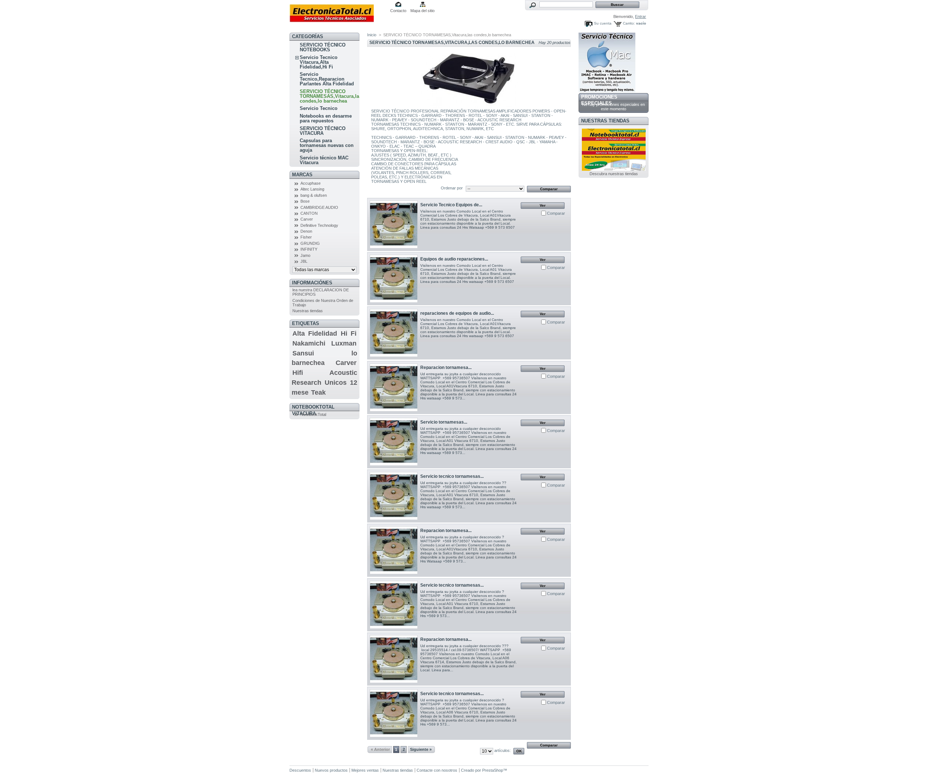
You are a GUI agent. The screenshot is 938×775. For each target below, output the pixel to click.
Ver (543, 205)
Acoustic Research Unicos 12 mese (324, 382)
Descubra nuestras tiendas (614, 173)
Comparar (556, 213)
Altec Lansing (312, 189)
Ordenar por (452, 188)
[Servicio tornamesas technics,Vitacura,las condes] (394, 442)
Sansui (303, 353)
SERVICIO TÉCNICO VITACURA (323, 131)
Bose (305, 201)
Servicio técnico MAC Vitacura (324, 160)
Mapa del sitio (422, 10)
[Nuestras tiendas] (614, 169)
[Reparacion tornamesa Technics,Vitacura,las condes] (394, 387)
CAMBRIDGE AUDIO (319, 207)
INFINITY (308, 249)
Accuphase (310, 183)
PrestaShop (492, 770)
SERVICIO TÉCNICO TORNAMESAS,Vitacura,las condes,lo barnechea (331, 96)
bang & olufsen (313, 195)
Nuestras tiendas (307, 311)
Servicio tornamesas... (443, 422)
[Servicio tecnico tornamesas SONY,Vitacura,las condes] (394, 713)
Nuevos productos (331, 770)
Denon (306, 231)
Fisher (306, 237)
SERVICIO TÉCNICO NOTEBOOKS (323, 47)
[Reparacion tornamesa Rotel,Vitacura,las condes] (394, 659)
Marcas (302, 174)
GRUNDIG (310, 243)
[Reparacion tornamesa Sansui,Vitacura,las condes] (394, 550)
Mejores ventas (365, 770)
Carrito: (629, 23)
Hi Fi (349, 333)
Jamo (305, 255)
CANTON (309, 213)
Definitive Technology (319, 225)
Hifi (297, 372)
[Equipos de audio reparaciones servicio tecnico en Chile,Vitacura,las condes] (394, 279)
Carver (306, 219)
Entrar (640, 16)
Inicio (371, 35)
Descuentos (300, 770)
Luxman (344, 343)
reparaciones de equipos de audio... (457, 313)
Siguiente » (421, 749)
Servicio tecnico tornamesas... (452, 476)
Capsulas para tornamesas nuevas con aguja (327, 145)
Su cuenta (603, 23)
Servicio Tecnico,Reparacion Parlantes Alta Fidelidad (327, 78)
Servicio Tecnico (318, 108)
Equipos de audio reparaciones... (454, 259)
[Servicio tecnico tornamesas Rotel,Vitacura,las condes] (394, 605)
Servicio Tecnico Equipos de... (451, 204)
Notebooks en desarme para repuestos (326, 118)
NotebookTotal (313, 414)
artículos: (502, 750)
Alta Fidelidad (314, 333)
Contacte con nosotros (437, 770)
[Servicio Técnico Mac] (607, 91)
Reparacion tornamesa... (446, 367)
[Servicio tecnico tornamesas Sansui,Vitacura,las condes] (394, 496)
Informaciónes (312, 282)
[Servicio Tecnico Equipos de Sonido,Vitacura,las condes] (394, 224)
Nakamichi (308, 343)
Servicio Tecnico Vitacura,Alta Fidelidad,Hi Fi (318, 62)
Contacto (398, 10)
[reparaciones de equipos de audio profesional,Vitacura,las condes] (394, 333)
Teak (318, 392)
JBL (303, 261)
